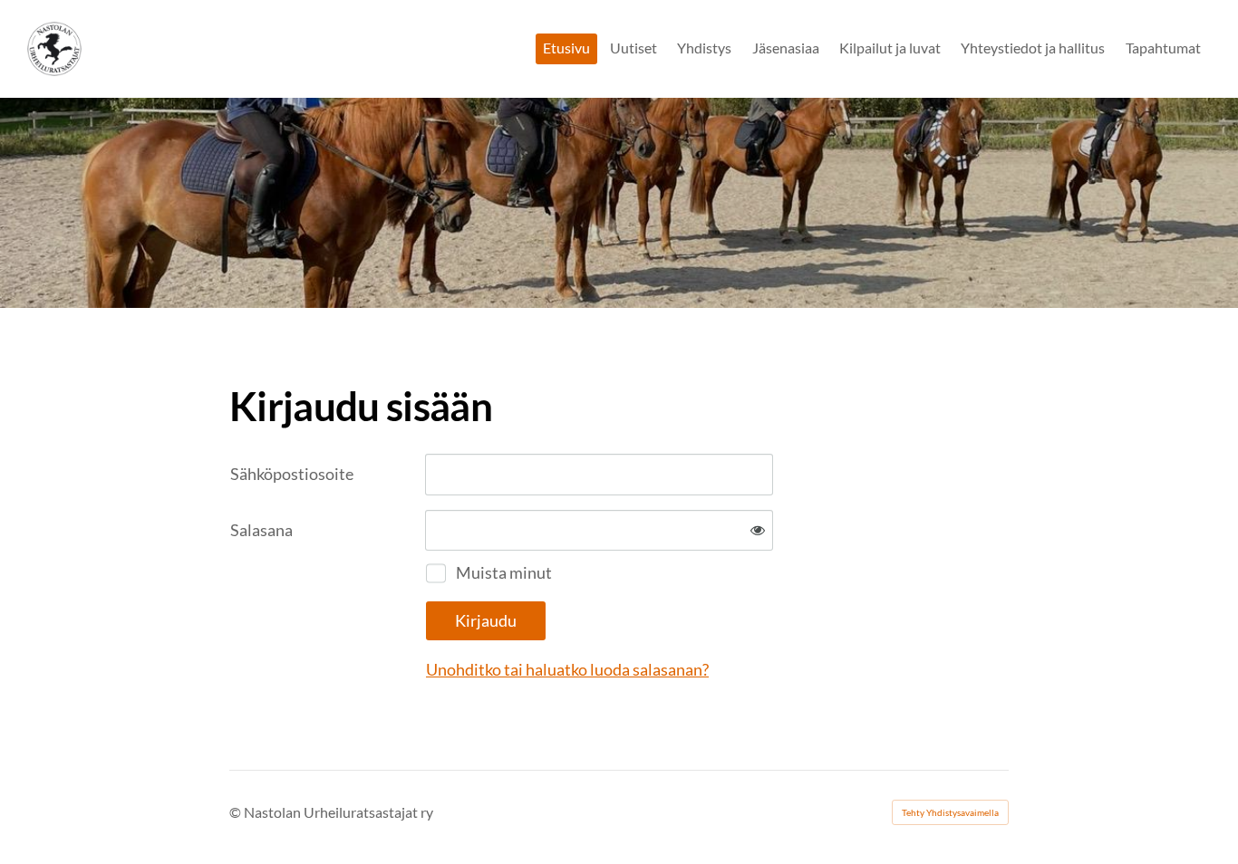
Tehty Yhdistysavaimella (950, 812)
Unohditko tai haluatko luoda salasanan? (567, 669)
